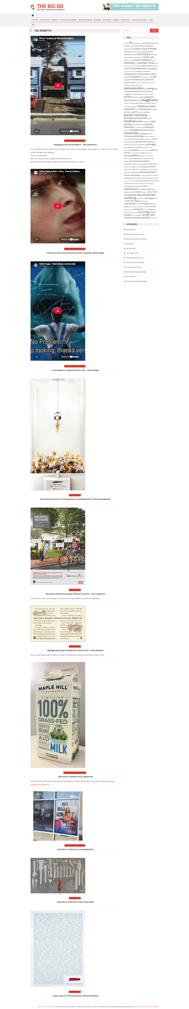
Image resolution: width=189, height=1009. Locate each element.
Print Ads (35, 20)
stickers (150, 192)
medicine (126, 139)
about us (140, 43)
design (151, 88)
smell (139, 189)
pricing (134, 158)
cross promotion (147, 79)
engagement (149, 97)
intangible (134, 130)
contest (126, 77)
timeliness (146, 203)
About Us (138, 1007)
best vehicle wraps (132, 253)
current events (130, 82)
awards (134, 57)
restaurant (145, 172)
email (151, 94)
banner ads (149, 57)
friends (137, 109)
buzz (129, 66)
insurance (126, 130)
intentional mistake (146, 130)
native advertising (129, 142)
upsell (148, 209)
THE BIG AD (49, 6)
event (139, 100)
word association (142, 217)
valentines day (130, 212)
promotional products (140, 161)
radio (137, 167)
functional (144, 109)
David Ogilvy (139, 85)
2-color (126, 43)
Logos (151, 20)
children (155, 66)
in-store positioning (139, 127)
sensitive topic (136, 183)
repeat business (127, 172)
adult (132, 46)
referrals (138, 169)
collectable (131, 71)
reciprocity (132, 169)
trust (141, 206)
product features (142, 158)
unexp (131, 209)
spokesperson (127, 192)
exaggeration (149, 100)
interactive (131, 133)
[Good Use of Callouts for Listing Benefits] (58, 816)
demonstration (134, 88)
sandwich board (135, 178)
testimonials (129, 203)
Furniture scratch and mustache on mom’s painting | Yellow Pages (75, 252)
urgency (153, 209)
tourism (153, 204)
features (154, 103)
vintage (146, 212)
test (141, 201)
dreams (133, 94)
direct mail (139, 91)
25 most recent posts (47, 1007)
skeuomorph (131, 189)
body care (154, 60)
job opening (142, 133)
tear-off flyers (132, 200)
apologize (143, 52)
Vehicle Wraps (45, 20)
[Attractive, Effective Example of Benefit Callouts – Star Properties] (58, 546)
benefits (138, 59)
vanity (135, 212)
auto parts (154, 54)
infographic (149, 127)
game (155, 109)
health (139, 121)
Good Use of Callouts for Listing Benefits (75, 849)
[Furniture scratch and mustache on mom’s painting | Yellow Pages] (58, 206)
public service (147, 164)
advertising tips (140, 46)
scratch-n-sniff (127, 181)
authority (133, 55)
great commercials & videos (74, 141)
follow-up (130, 107)
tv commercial (150, 206)
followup (135, 107)
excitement (126, 103)
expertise (133, 103)
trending (130, 207)
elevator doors (145, 94)
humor (149, 124)
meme (130, 139)
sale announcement (152, 175)
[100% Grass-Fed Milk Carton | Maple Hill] (58, 715)
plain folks (148, 150)
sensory (142, 183)
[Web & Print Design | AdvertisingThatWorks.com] (130, 6)
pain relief (127, 147)
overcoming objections (139, 145)
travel (126, 206)
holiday (137, 124)
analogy (144, 48)
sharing (151, 183)
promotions (128, 164)
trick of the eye (136, 207)
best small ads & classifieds (135, 262)
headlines (130, 121)
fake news (139, 103)
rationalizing (142, 167)
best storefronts (131, 276)
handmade (128, 118)
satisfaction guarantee (147, 178)
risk (141, 175)
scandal (156, 178)
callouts (133, 66)
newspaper (149, 141)
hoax (133, 125)
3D (130, 42)
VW (143, 214)
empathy (141, 97)
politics (142, 153)
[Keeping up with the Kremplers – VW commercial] (58, 86)
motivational (148, 139)
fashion (145, 103)
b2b (138, 57)
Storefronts (107, 20)
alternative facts (129, 49)
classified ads (139, 68)
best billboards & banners (75, 845)
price (130, 158)
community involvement (142, 71)
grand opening (141, 112)
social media (146, 189)
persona (150, 147)
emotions (135, 97)
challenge (143, 65)
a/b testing (135, 43)
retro (154, 172)
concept (139, 74)
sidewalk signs (138, 186)
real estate (151, 166)
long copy (139, 136)
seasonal (144, 180)
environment (130, 100)
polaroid (138, 153)
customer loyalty (141, 83)
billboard (147, 60)
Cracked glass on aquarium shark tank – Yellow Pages (75, 370)
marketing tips (131, 229)
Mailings (116, 20)
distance (146, 92)
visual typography (137, 215)
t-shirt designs (148, 198)
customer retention (149, 83)
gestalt (126, 112)
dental (146, 89)
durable (137, 94)
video (139, 212)
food (141, 106)
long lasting (147, 136)
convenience (134, 76)
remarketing (150, 169)
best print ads (75, 495)
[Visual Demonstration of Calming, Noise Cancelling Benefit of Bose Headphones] (58, 434)
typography (127, 209)
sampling (127, 178)
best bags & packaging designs (74, 773)
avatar (125, 57)
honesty (142, 124)
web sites (150, 215)
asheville (150, 51)
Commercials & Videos (139, 20)
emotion (128, 97)
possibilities (148, 153)
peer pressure (145, 147)
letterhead (149, 134)
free (146, 106)
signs (145, 185)
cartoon (137, 66)
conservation (150, 74)
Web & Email (125, 20)
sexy (148, 183)
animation (127, 51)
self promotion (128, 183)
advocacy (149, 45)
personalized (128, 150)
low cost (152, 136)
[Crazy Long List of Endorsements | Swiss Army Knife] (58, 948)
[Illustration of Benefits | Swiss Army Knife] (58, 875)
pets (135, 150)
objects (130, 145)
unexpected (138, 209)
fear (149, 103)
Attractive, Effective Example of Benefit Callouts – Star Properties (75, 593)
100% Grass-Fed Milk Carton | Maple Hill (75, 776)
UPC (144, 209)
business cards (146, 63)
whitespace (128, 217)
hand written (140, 118)
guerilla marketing (135, 115)
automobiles (143, 54)
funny (151, 109)
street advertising (139, 195)
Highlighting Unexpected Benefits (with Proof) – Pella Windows (75, 650)
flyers (125, 107)
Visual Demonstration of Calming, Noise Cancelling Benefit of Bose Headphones (75, 499)
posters (135, 155)
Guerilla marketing (85, 20)
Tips (33, 24)
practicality (144, 156)
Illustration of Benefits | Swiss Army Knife (75, 902)
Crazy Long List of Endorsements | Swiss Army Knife (75, 995)
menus (134, 139)
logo (132, 136)
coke (127, 71)
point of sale (133, 153)
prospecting (136, 164)
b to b (136, 63)
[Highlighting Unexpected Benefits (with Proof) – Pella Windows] (58, 624)
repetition (135, 172)
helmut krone (146, 122)
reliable (143, 169)
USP (125, 212)
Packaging (97, 20)
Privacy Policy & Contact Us (150, 1007)
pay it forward (136, 147)
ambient (137, 48)
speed (153, 189)
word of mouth (154, 218)
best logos (129, 243)
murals (154, 138)
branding (129, 63)
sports (133, 192)
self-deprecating (153, 181)
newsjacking (140, 141)
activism (146, 42)
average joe (130, 57)
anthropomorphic (136, 52)
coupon (153, 76)
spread (138, 191)
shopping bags (128, 186)
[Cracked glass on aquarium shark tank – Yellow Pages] (58, 311)
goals (131, 112)
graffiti (135, 112)
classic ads (128, 68)
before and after (129, 60)
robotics (144, 175)
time (139, 204)
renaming (155, 169)
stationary (144, 192)
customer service (129, 85)
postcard (127, 155)
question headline (128, 167)
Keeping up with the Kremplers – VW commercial (75, 144)
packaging (151, 144)
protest (140, 164)
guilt (148, 115)
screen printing (136, 181)
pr (140, 155)
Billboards (55, 20)
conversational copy (145, 77)
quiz (134, 166)
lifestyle (127, 136)
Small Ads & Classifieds (69, 20)
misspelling (141, 139)
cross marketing (135, 79)
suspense (140, 198)
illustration (129, 127)
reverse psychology (132, 175)
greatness (147, 112)
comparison (130, 74)
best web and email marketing (136, 239)
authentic (127, 54)
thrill (137, 204)
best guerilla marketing (133, 267)
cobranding (150, 68)
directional (131, 91)
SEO (145, 183)
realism (126, 169)
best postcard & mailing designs (136, 281)
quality (155, 164)
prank (148, 156)
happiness (149, 118)
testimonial (145, 201)
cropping (126, 80)
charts (150, 65)
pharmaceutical (141, 150)
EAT (141, 94)
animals (152, 48)
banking (141, 57)
